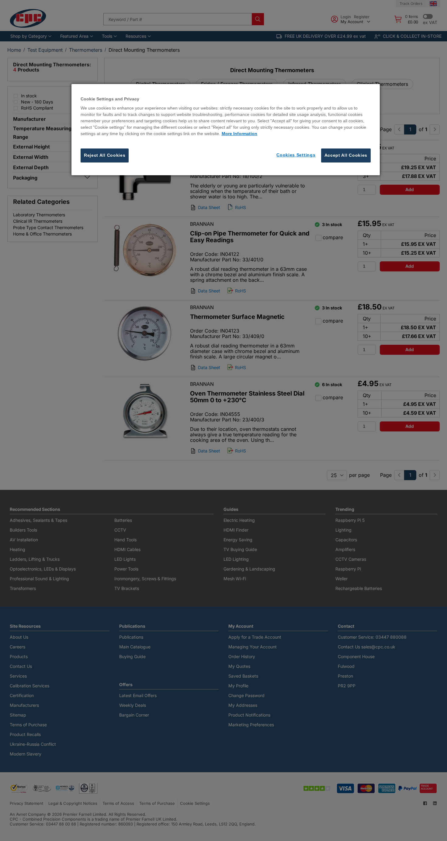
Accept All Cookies (346, 155)
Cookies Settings (295, 155)
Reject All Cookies (105, 155)
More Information (239, 133)
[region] (225, 129)
